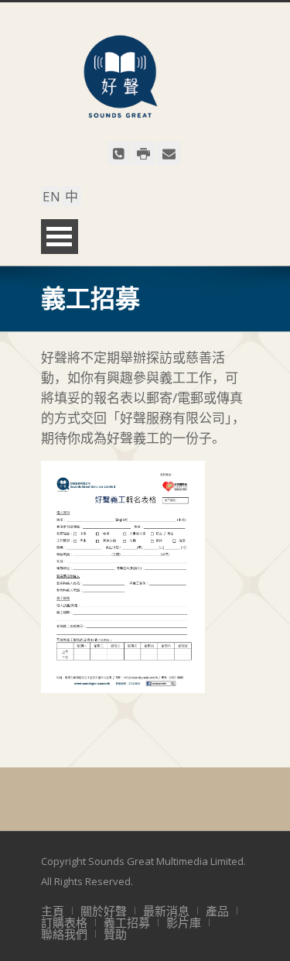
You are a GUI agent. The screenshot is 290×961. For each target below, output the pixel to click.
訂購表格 (64, 922)
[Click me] (118, 154)
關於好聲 (103, 910)
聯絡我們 (64, 934)
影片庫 (183, 922)
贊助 (115, 934)
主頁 (52, 910)
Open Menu (59, 236)
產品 (217, 910)
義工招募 (127, 922)
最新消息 (166, 910)
